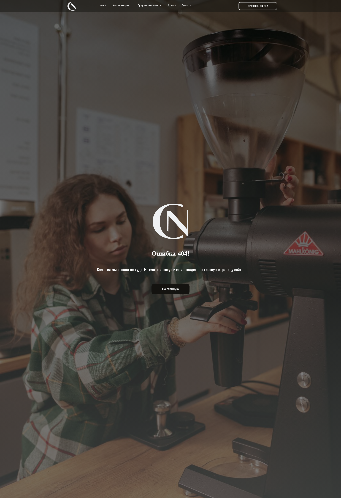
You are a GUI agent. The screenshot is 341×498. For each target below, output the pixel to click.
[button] (258, 6)
